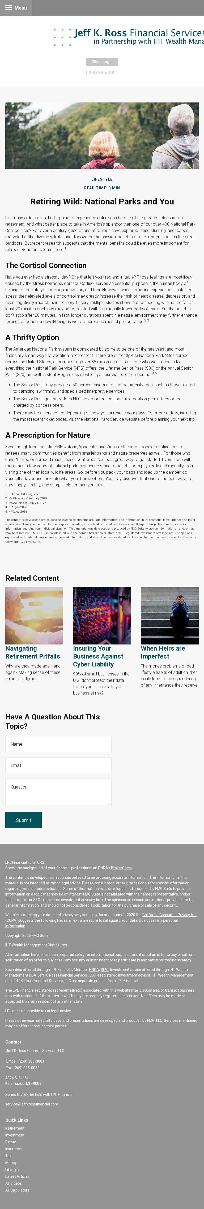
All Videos (13, 1183)
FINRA (94, 970)
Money (11, 1163)
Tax (8, 1156)
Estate (10, 1142)
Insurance (13, 1149)
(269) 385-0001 (102, 72)
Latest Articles (17, 1176)
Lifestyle (12, 1169)
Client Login (102, 62)
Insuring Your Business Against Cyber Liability (98, 656)
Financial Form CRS (28, 862)
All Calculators (17, 1190)
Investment (14, 1135)
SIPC (105, 970)
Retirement (14, 1128)
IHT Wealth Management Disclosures (36, 945)
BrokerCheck (122, 868)
